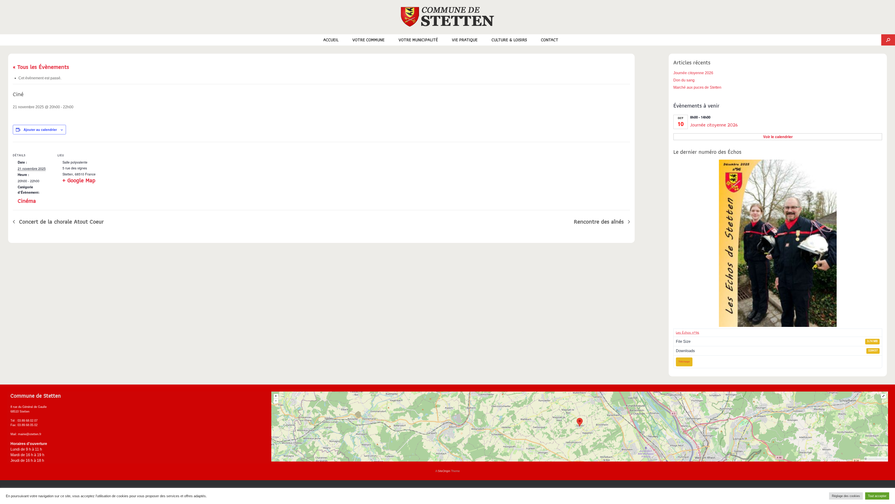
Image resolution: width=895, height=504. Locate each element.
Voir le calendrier (778, 136)
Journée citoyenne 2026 (693, 73)
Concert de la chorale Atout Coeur (60, 221)
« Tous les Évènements (41, 66)
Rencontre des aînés (600, 221)
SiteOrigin (444, 471)
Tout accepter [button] (877, 496)
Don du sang (684, 80)
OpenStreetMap (877, 459)
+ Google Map (78, 180)
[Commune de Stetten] (447, 17)
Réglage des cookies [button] (846, 496)
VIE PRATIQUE (465, 39)
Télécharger (684, 361)
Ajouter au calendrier (40, 129)
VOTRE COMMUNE (368, 39)
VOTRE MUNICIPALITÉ (418, 39)
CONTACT (549, 39)
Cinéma (27, 200)
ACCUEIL (330, 39)
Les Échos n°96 (687, 332)
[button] (888, 40)
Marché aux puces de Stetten (697, 87)
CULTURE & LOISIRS (509, 39)
